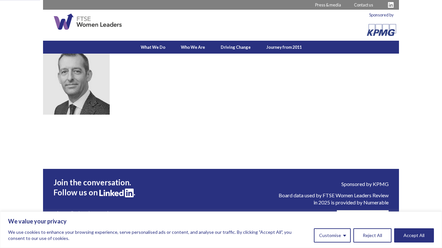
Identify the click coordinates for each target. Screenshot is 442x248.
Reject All (372, 235)
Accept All (414, 235)
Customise (330, 235)
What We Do (153, 47)
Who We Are (193, 47)
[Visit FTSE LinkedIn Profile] (391, 5)
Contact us (363, 4)
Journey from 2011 (284, 47)
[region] (221, 230)
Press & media (328, 4)
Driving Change (236, 47)
